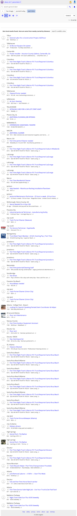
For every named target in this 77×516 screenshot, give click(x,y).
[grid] (9, 15)
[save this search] (74, 7)
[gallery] (13, 15)
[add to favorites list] (8, 38)
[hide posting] (17, 40)
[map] (17, 15)
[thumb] (6, 15)
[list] (2, 15)
